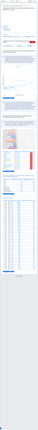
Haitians (4, 163)
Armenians (4, 157)
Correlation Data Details (6, 30)
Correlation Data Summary (7, 29)
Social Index (7, 5)
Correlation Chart (5, 27)
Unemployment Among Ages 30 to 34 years (15, 5)
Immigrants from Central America (7, 166)
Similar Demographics (6, 28)
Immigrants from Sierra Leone (26, 5)
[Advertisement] (11, 17)
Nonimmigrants (5, 156)
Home (3, 5)
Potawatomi (5, 155)
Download (33, 65)
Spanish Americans (5, 167)
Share (12, 171)
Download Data (7, 171)
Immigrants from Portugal (6, 158)
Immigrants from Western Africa (7, 165)
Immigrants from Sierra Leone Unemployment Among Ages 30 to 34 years (12, 6)
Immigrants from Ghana (6, 159)
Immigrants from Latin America (7, 164)
